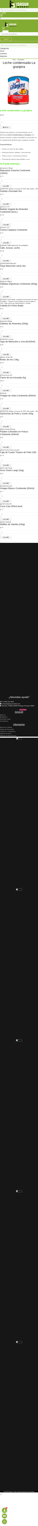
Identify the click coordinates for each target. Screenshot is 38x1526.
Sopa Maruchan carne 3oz (13, 266)
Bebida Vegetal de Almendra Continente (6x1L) (14, 210)
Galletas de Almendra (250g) (14, 323)
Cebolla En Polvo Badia (11, 305)
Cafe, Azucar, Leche (10, 248)
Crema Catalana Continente (13, 230)
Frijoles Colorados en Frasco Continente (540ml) (14, 433)
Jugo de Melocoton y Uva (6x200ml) (17, 341)
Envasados (21, 59)
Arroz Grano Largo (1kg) (12, 470)
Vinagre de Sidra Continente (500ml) (18, 395)
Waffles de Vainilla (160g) (12, 524)
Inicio (14, 59)
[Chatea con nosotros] (4, 1521)
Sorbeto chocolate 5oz (11, 191)
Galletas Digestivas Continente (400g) (18, 284)
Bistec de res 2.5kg (9, 359)
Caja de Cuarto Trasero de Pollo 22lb (18, 452)
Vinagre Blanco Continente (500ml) (17, 488)
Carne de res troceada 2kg (13, 377)
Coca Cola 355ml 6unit (11, 506)
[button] (3, 13)
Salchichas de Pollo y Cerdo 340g (16, 413)
